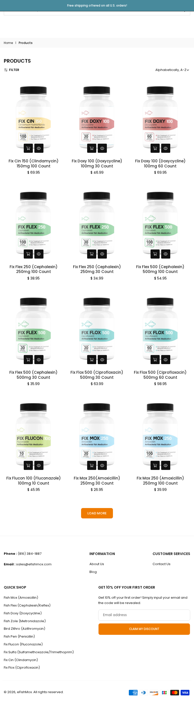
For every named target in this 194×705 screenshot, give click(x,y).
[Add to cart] (28, 148)
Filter (14, 70)
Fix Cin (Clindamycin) (21, 660)
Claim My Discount (144, 629)
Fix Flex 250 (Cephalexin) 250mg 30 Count (97, 269)
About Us (96, 564)
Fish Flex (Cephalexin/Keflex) (27, 605)
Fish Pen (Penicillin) (19, 636)
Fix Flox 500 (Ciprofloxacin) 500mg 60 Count (160, 375)
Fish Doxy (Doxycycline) (23, 613)
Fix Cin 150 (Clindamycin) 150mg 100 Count (34, 163)
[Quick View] (38, 148)
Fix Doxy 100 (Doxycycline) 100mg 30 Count (97, 163)
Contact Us (162, 564)
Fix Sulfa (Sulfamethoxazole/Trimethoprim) (39, 652)
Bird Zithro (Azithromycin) (24, 628)
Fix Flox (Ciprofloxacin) (22, 667)
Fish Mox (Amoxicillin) (21, 597)
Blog (93, 571)
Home (8, 43)
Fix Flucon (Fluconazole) (23, 644)
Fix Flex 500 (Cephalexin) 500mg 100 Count (160, 269)
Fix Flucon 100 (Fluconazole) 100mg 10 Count (33, 480)
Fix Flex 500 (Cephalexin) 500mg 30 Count (33, 375)
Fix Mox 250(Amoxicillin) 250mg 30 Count (97, 480)
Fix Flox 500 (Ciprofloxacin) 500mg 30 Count (96, 375)
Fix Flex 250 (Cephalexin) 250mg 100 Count (34, 269)
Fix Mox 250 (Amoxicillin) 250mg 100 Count (160, 480)
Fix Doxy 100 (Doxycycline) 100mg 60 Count (160, 163)
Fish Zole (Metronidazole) (25, 621)
